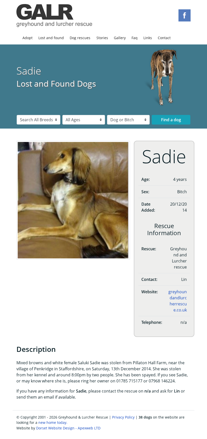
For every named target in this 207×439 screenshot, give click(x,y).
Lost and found (51, 37)
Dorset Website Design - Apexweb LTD (68, 428)
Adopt (27, 37)
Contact (164, 37)
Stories (102, 37)
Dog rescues (80, 37)
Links (147, 37)
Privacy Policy (123, 417)
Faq (135, 37)
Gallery (120, 37)
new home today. (52, 422)
